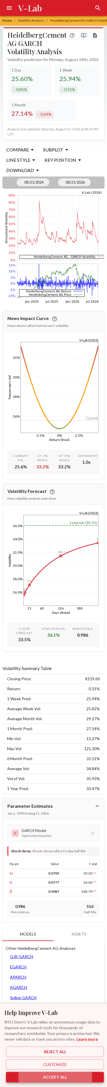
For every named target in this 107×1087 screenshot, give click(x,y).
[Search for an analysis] (98, 8)
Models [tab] (28, 934)
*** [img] (94, 873)
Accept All (55, 1077)
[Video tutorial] (83, 35)
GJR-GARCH (21, 956)
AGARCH (18, 987)
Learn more (87, 1039)
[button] (53, 833)
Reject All (55, 1051)
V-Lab (30, 8)
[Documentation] (95, 35)
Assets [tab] (79, 934)
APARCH (18, 977)
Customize (55, 1064)
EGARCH (18, 966)
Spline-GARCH (23, 997)
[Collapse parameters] (97, 806)
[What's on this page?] (72, 35)
